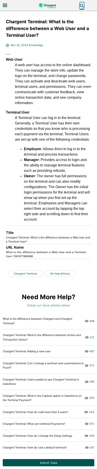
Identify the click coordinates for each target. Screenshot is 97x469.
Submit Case (48, 462)
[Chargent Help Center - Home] (48, 5)
